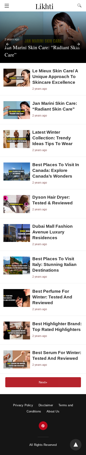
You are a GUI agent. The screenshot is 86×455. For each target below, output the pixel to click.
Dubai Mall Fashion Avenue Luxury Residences (52, 232)
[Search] (78, 5)
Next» (43, 382)
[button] (7, 44)
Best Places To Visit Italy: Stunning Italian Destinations (54, 264)
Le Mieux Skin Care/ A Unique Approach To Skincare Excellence (55, 76)
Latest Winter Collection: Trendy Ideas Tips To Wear (52, 138)
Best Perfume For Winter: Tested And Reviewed (52, 297)
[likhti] (44, 4)
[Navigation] (5, 5)
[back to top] (75, 444)
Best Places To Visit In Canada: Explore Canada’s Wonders (55, 170)
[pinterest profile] (43, 426)
